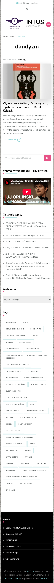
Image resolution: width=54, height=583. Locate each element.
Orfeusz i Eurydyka (15, 444)
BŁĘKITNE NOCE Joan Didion (19, 527)
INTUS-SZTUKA (13, 546)
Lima (32, 404)
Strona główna (12, 558)
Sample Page (12, 552)
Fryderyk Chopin (13, 371)
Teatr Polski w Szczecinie (33, 470)
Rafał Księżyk (12, 457)
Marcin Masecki (13, 411)
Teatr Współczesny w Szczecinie (21, 477)
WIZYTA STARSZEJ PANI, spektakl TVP (25, 235)
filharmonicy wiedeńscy (17, 365)
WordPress (43, 578)
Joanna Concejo (38, 384)
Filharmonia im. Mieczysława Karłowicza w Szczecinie (26, 356)
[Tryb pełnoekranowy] (49, 202)
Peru (32, 444)
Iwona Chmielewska (33, 378)
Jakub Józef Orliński (15, 384)
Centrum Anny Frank (15, 336)
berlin (25, 322)
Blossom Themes (13, 578)
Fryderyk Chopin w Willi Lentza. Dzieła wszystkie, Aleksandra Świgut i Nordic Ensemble (28, 277)
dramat (9, 342)
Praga (28, 450)
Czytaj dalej (9, 139)
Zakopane (10, 490)
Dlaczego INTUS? (14, 534)
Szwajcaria (41, 464)
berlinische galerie (15, 329)
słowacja (10, 470)
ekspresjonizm (32, 349)
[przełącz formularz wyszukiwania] (27, 9)
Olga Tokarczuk (13, 431)
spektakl (10, 464)
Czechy (35, 336)
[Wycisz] (45, 202)
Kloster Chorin (13, 391)
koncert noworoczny (16, 398)
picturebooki (12, 450)
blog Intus (35, 329)
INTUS (35, 22)
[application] (27, 191)
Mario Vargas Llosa (36, 411)
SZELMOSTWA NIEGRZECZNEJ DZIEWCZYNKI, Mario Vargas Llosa (22, 255)
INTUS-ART (11, 540)
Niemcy (9, 424)
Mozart (9, 417)
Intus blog (33, 371)
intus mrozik (12, 378)
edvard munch (12, 349)
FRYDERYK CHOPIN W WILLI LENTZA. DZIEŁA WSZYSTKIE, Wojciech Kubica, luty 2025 (26, 226)
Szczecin (25, 464)
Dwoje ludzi (25, 342)
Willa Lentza (26, 483)
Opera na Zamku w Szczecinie (19, 437)
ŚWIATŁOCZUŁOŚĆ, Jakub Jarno (21, 241)
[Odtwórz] (5, 202)
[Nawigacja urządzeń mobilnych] (48, 24)
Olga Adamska (25, 424)
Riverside (29, 457)
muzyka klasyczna (28, 417)
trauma (9, 483)
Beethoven (11, 322)
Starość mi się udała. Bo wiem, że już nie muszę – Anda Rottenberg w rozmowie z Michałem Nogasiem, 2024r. (28, 266)
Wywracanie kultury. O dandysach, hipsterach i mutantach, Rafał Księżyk (25, 107)
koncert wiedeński (15, 404)
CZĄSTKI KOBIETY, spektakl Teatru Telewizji (27, 247)
